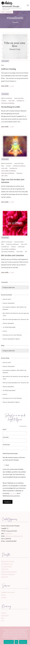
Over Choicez (5, 615)
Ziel (26, 251)
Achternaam (6, 444)
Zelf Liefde (4, 175)
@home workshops (6, 98)
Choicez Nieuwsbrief (9, 303)
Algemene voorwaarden (8, 592)
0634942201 (8, 533)
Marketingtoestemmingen (10, 453)
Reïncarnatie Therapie (10, 6)
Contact (3, 613)
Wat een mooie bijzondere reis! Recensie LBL (16, 319)
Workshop (19, 173)
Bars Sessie (4, 577)
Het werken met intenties (12, 255)
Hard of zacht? (7, 299)
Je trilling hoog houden (9, 327)
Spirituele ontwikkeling (7, 103)
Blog (2, 65)
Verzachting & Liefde (10, 107)
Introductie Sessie (6, 566)
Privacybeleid (23, 642)
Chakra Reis (4, 569)
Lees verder (5, 86)
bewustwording (18, 98)
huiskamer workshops (19, 166)
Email (5, 429)
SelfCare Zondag (8, 69)
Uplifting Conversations (8, 574)
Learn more (13, 493)
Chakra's (3, 100)
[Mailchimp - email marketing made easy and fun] (15, 507)
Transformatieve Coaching (9, 572)
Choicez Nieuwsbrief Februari (11, 339)
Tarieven (3, 597)
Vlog (2, 621)
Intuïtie (5, 331)
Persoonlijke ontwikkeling (8, 170)
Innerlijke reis (20, 100)
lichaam (13, 246)
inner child (11, 100)
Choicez (8, 166)
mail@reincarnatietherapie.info (14, 536)
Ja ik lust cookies (8, 642)
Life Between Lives (7, 564)
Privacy (3, 595)
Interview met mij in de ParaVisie (12, 335)
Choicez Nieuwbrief (8, 323)
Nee (16, 642)
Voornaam (6, 437)
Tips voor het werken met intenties (12, 180)
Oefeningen (21, 246)
